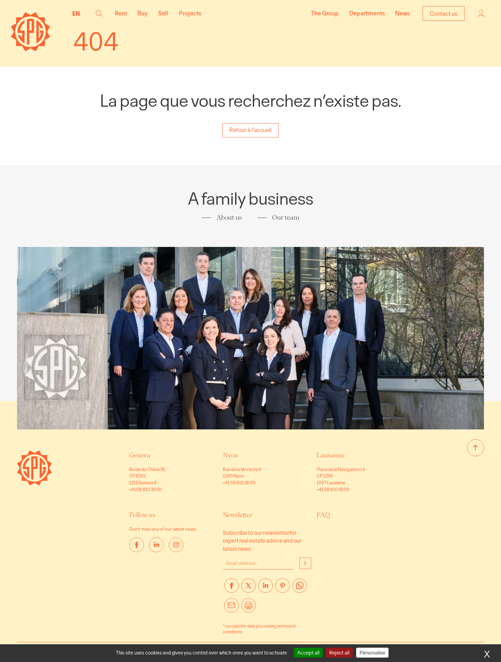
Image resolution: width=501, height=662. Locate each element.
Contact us (443, 13)
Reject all (339, 652)
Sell (163, 13)
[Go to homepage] (34, 483)
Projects (190, 13)
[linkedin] (156, 545)
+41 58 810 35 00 (333, 489)
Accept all (308, 652)
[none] (78, 13)
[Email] (231, 608)
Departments (367, 13)
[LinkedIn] (265, 588)
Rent (121, 13)
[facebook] (136, 545)
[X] (248, 588)
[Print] (248, 608)
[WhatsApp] (299, 588)
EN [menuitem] (76, 13)
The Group (325, 13)
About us (229, 217)
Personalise (372, 652)
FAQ (323, 515)
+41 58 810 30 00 (145, 489)
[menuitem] (78, 13)
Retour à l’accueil (250, 129)
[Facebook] (231, 588)
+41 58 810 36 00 (239, 482)
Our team (285, 217)
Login (481, 13)
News (402, 13)
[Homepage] (30, 49)
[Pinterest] (282, 588)
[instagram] (176, 545)
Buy (142, 13)
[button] (99, 13)
